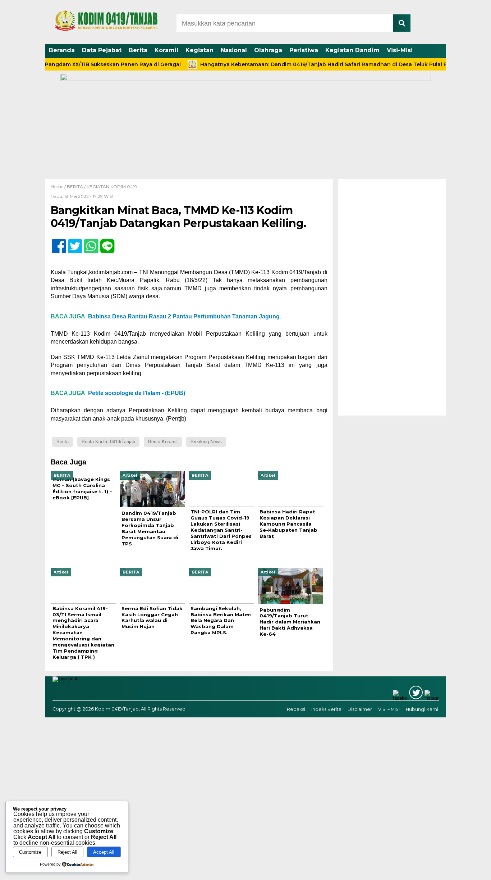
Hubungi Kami (422, 709)
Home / (59, 186)
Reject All (67, 852)
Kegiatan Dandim (352, 50)
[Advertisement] (392, 297)
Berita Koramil (163, 441)
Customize (30, 852)
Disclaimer (360, 709)
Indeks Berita (326, 709)
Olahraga (268, 50)
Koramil (166, 50)
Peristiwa (303, 50)
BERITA (75, 186)
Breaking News (206, 441)
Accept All (103, 852)
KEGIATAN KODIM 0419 (112, 186)
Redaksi (296, 709)
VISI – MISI (389, 709)
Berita (138, 50)
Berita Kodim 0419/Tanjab (108, 441)
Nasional (234, 50)
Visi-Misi (400, 50)
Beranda (62, 50)
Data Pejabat (101, 50)
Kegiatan (199, 50)
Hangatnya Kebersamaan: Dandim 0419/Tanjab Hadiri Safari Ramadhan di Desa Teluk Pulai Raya (312, 64)
